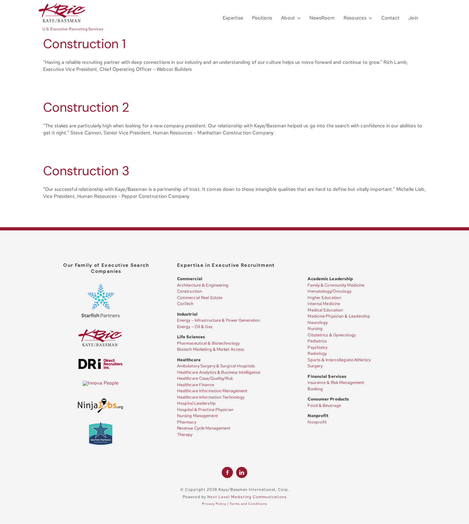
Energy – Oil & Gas (194, 326)
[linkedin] (241, 472)
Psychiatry (317, 347)
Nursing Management (197, 415)
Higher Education (324, 297)
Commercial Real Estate (199, 297)
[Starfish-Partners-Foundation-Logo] (101, 423)
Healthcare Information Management (212, 390)
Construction (189, 291)
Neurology (318, 322)
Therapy (185, 434)
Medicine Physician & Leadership (339, 316)
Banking (315, 389)
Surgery (315, 366)
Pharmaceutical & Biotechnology (208, 343)
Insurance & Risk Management (336, 382)
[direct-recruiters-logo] (100, 360)
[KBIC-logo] (62, 5)
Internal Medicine (324, 303)
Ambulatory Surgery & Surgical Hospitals (216, 366)
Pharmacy (186, 422)
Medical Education (325, 310)
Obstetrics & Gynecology (331, 335)
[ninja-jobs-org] (100, 399)
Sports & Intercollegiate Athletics (339, 360)
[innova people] (101, 383)
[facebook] (227, 472)
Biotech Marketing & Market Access (210, 349)
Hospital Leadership (196, 403)
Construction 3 (86, 170)
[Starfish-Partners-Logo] (100, 286)
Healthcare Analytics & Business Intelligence (219, 372)
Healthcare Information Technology (210, 397)
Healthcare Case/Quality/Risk (205, 378)
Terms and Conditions (248, 504)
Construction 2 (86, 107)
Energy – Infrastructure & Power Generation (218, 320)
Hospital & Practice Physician (205, 409)
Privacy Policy (214, 504)
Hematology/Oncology (329, 291)
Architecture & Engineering (203, 285)
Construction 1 (84, 43)
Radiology (317, 353)
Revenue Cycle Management (204, 428)
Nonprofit (317, 422)
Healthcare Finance (195, 384)
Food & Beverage (324, 405)
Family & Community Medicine (336, 285)
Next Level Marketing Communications (247, 496)
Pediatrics (317, 341)
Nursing (315, 328)
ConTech (185, 303)
